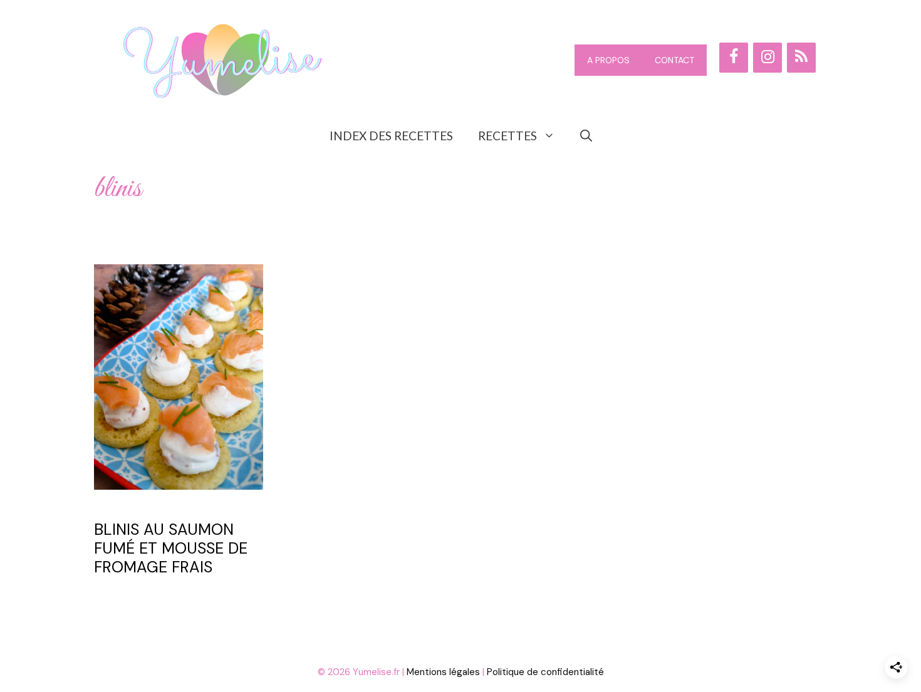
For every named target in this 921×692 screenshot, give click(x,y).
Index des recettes (391, 135)
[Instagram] (767, 58)
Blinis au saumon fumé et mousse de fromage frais (170, 548)
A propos (608, 60)
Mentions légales (443, 672)
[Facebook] (733, 58)
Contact (674, 60)
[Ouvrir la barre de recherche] (586, 136)
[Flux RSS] (801, 58)
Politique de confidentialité (545, 672)
